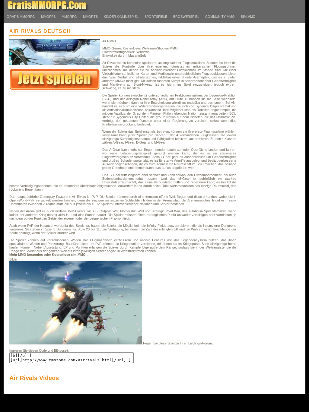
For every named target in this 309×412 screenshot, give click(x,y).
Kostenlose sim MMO (69, 254)
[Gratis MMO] (52, 9)
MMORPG (69, 16)
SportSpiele (156, 16)
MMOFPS (48, 16)
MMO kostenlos (30, 254)
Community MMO (220, 16)
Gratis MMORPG (21, 16)
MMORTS (90, 16)
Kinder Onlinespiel (121, 16)
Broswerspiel (186, 16)
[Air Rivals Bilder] (75, 343)
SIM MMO (248, 16)
